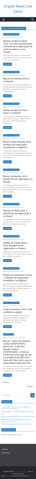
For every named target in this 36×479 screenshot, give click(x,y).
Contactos (4, 449)
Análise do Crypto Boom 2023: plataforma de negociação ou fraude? (15, 245)
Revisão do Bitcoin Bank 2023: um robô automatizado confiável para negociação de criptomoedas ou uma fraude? (17, 46)
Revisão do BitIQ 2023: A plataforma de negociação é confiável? (17, 213)
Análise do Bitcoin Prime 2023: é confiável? (15, 111)
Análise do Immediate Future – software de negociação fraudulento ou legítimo (17, 277)
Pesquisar (32, 395)
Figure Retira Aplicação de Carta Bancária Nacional (16, 424)
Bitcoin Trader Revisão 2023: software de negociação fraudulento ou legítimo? (17, 144)
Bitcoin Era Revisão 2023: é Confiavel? (16, 80)
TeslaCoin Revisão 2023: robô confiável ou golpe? (17, 310)
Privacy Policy (5, 453)
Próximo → (31, 386)
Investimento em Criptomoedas (11, 34)
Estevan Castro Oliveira (19, 37)
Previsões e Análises (8, 334)
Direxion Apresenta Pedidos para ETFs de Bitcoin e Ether (17, 416)
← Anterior (5, 382)
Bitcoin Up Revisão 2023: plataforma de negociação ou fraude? (17, 179)
